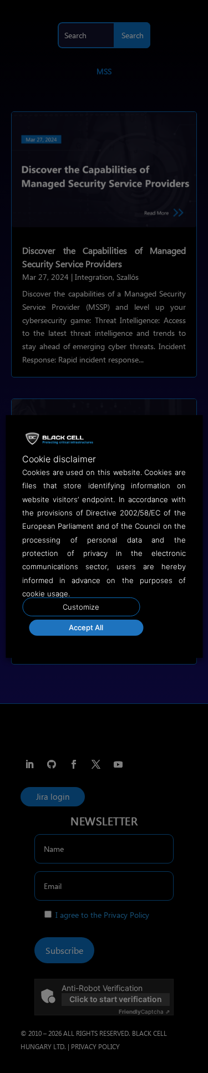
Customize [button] (81, 606)
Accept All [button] (86, 627)
